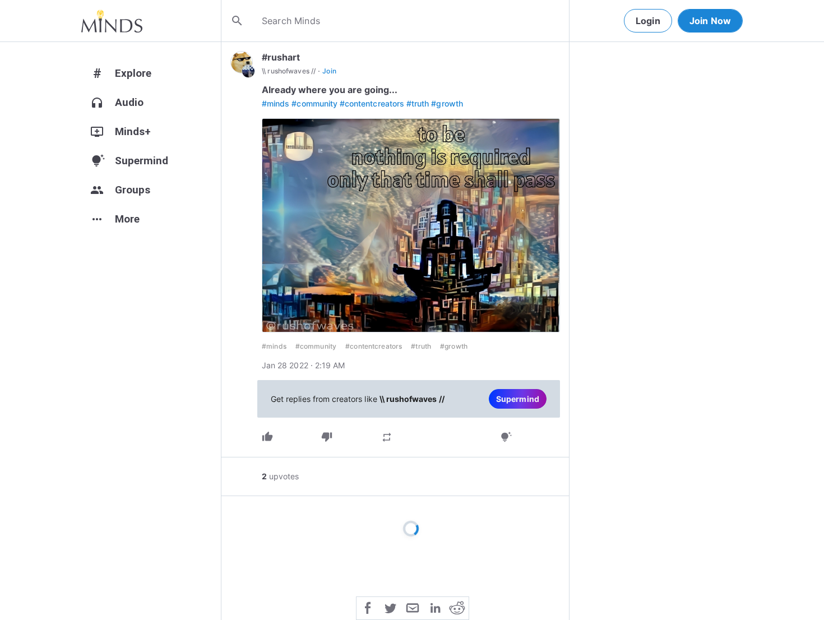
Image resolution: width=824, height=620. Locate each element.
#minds (275, 103)
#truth (417, 103)
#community (314, 103)
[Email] (412, 607)
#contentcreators (372, 103)
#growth (446, 103)
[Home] (111, 21)
